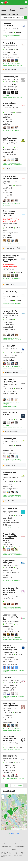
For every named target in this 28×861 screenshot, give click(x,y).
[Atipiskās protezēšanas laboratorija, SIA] (4, 667)
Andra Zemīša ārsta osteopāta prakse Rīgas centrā (10, 537)
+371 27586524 (8, 50)
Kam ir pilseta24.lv (9, 841)
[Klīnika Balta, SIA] (23, 511)
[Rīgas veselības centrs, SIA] (23, 562)
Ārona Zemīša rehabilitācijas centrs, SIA (9, 213)
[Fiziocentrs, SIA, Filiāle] (4, 492)
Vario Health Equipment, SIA (9, 381)
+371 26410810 (8, 112)
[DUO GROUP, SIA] (4, 693)
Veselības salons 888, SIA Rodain (10, 139)
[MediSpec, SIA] (4, 363)
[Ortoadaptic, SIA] (4, 775)
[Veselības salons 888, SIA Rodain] (4, 159)
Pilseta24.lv (19, 841)
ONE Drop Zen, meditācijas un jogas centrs (9, 738)
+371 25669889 (8, 763)
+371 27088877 (8, 147)
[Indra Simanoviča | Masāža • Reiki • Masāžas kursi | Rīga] (4, 604)
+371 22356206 (8, 654)
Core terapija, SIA (10, 77)
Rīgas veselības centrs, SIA (9, 562)
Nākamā (19, 785)
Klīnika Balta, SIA (10, 508)
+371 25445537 (8, 481)
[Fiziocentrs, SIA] (4, 456)
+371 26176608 (8, 624)
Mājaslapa (18, 32)
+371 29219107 (8, 300)
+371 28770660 (8, 515)
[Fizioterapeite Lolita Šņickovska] (4, 725)
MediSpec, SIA (9, 346)
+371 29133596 (8, 747)
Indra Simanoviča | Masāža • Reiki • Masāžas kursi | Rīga (11, 591)
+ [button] (3, 796)
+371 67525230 (8, 272)
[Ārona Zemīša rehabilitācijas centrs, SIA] (4, 240)
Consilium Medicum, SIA (9, 25)
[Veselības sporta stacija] (4, 422)
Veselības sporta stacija (10, 413)
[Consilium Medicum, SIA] (23, 25)
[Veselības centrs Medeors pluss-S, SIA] (4, 634)
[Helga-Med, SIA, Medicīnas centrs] (4, 335)
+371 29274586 (8, 419)
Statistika (13, 849)
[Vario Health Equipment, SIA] (4, 399)
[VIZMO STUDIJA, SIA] (23, 294)
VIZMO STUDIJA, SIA (10, 293)
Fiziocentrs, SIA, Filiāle (9, 473)
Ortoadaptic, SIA (10, 756)
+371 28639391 (8, 682)
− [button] (3, 798)
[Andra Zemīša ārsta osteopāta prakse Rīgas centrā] (4, 549)
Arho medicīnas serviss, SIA (9, 104)
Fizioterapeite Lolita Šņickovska (10, 704)
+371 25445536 (8, 445)
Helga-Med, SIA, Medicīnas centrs (10, 312)
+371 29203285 (8, 388)
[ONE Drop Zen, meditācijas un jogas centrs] (23, 738)
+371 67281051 (8, 320)
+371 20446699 (9, 601)
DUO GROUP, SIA (10, 678)
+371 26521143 (8, 82)
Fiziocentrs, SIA (9, 439)
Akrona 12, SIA (9, 43)
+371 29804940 (8, 32)
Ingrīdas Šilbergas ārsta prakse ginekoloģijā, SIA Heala (11, 258)
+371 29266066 (8, 547)
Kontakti (20, 844)
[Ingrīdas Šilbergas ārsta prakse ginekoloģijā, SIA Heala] (4, 275)
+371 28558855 (8, 352)
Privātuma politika (19, 846)
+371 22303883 (8, 228)
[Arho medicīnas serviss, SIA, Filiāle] (4, 200)
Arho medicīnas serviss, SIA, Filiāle (10, 177)
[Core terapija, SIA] (4, 92)
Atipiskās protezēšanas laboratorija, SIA (10, 647)
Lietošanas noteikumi (10, 844)
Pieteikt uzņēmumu (7, 846)
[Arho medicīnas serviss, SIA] (4, 127)
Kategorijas (21, 8)
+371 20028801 (8, 568)
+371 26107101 (8, 712)
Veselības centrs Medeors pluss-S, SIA (10, 617)
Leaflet (13, 829)
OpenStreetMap (19, 829)
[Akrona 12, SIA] (4, 60)
